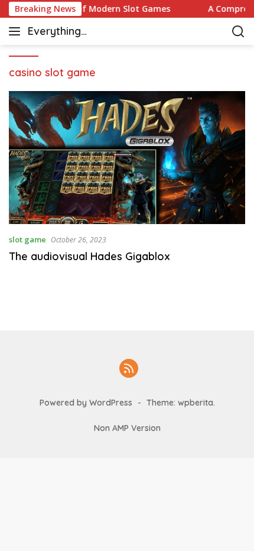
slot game (27, 239)
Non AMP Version (127, 428)
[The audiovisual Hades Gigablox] (127, 157)
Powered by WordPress (86, 402)
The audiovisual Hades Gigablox (89, 256)
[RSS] (128, 369)
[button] (17, 31)
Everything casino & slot (60, 32)
